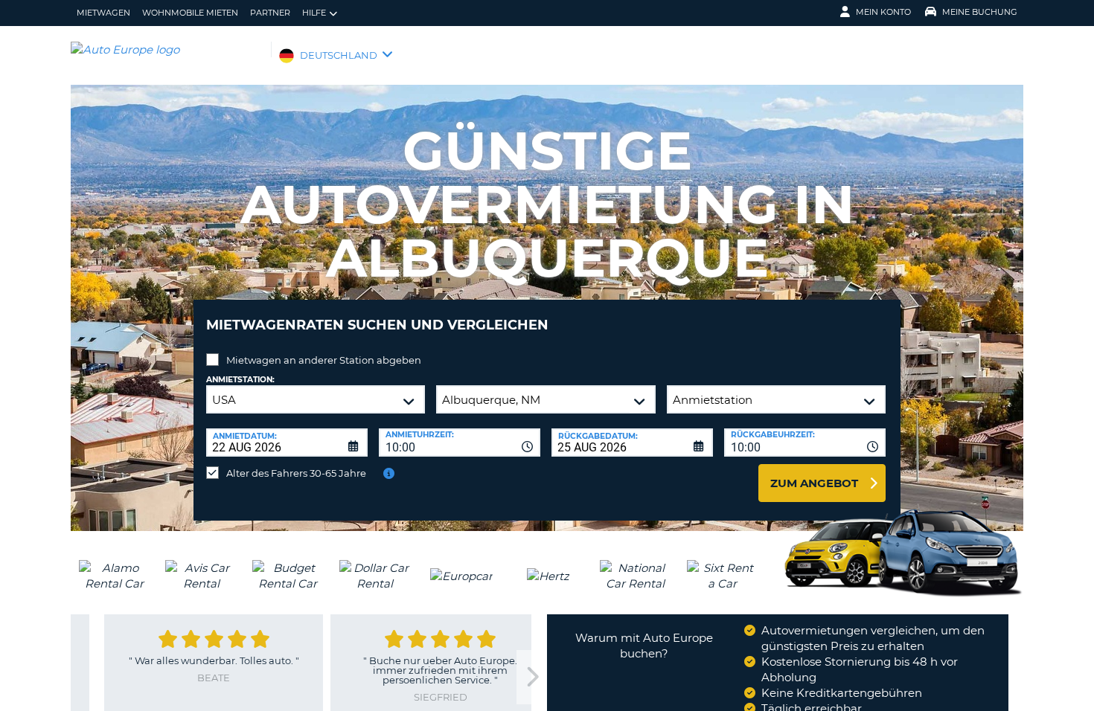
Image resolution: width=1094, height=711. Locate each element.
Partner (270, 12)
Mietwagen (103, 12)
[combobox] (459, 442)
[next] (531, 677)
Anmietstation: (240, 380)
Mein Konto (883, 12)
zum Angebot (814, 483)
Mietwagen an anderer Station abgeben (323, 360)
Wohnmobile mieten (190, 12)
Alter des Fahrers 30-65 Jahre (296, 473)
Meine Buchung (979, 12)
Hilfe (314, 12)
